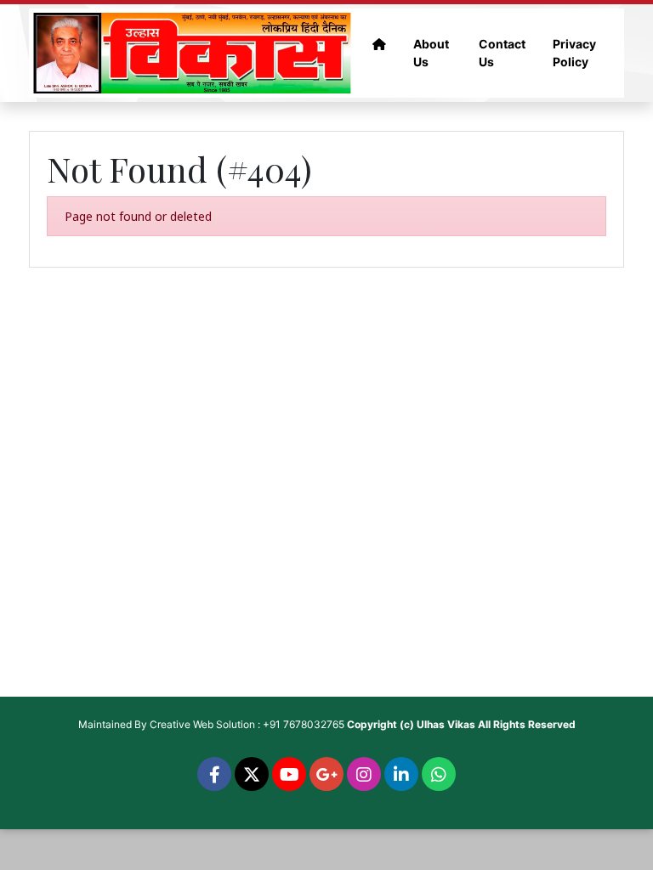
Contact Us (502, 53)
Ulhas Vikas (446, 724)
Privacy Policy (574, 53)
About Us (431, 53)
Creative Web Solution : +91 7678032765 (247, 724)
